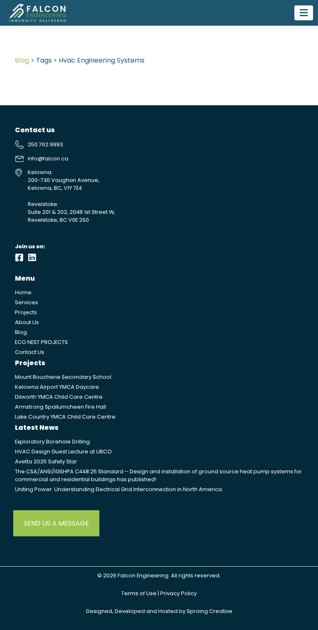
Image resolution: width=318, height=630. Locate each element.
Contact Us (29, 352)
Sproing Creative (209, 611)
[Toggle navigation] (303, 12)
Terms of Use (139, 593)
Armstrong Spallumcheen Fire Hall (60, 406)
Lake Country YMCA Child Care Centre (65, 416)
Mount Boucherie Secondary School (63, 376)
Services (26, 302)
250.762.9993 (45, 144)
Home (23, 292)
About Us (27, 322)
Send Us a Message (56, 523)
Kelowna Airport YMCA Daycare (57, 386)
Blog (22, 60)
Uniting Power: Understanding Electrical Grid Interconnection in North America (118, 489)
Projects (26, 312)
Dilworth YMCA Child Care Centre (59, 396)
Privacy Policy (178, 593)
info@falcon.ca (48, 158)
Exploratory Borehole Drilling (52, 441)
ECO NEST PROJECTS (41, 342)
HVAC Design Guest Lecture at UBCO (63, 451)
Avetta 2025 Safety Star (46, 461)
